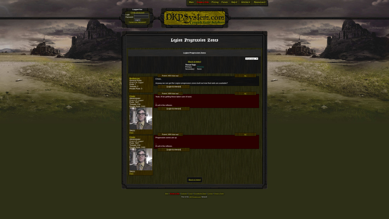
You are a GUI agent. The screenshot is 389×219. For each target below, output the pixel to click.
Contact (210, 193)
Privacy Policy (219, 193)
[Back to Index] (194, 62)
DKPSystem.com (195, 197)
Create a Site (203, 2)
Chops (132, 96)
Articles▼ (245, 2)
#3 (245, 134)
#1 (245, 75)
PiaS (131, 133)
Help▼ (234, 2)
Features (184, 193)
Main (191, 2)
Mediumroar (134, 78)
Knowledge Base (200, 193)
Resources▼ (260, 2)
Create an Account (137, 12)
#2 (245, 93)
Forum (225, 2)
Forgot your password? (137, 22)
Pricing (215, 2)
